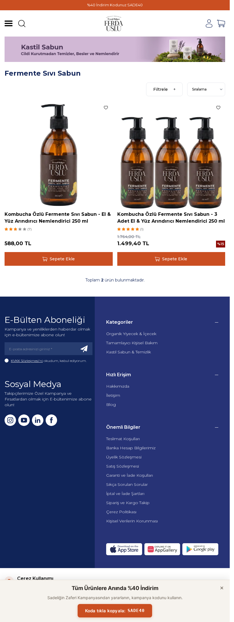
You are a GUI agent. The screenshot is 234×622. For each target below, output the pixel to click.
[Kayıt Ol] (84, 348)
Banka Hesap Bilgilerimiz (131, 447)
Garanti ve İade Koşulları (129, 475)
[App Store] (124, 549)
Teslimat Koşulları (123, 438)
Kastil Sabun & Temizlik (128, 352)
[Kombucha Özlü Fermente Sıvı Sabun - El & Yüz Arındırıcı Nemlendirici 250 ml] (59, 155)
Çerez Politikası (121, 511)
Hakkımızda (117, 386)
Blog (111, 404)
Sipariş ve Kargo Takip (128, 502)
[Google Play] (200, 549)
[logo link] (113, 23)
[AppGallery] (162, 549)
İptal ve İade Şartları (125, 493)
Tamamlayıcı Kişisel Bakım (132, 342)
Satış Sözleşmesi (122, 466)
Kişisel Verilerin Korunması (132, 521)
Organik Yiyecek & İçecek (131, 333)
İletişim (113, 395)
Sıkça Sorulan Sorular (127, 484)
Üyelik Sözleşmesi (124, 457)
